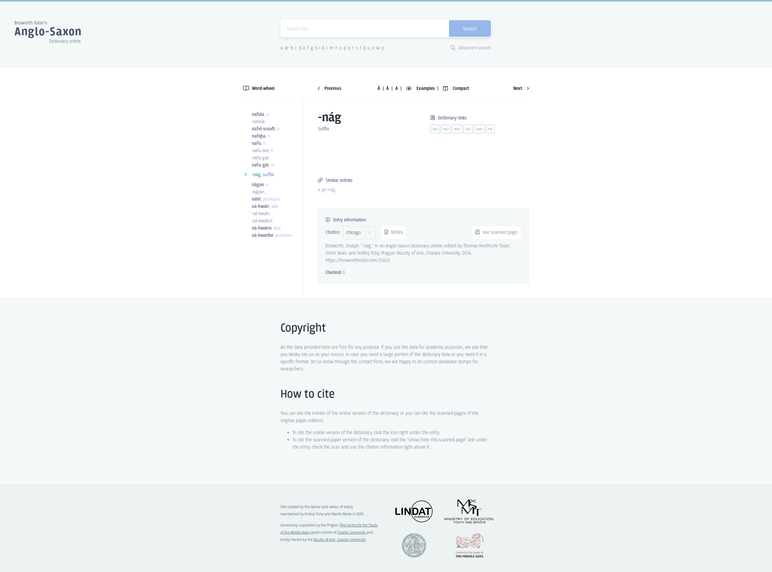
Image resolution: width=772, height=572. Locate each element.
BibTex (396, 232)
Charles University (352, 532)
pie (490, 129)
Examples (425, 88)
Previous (332, 88)
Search (470, 29)
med (457, 129)
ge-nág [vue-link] (328, 190)
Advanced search (474, 48)
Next (518, 88)
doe (468, 129)
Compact (460, 88)
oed (435, 129)
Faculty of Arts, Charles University (340, 539)
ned (446, 129)
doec (479, 129)
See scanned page (499, 232)
